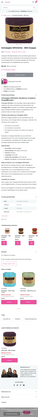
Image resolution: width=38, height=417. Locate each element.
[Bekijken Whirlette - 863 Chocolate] (21, 231)
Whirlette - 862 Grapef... (6, 236)
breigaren (17, 319)
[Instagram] (17, 385)
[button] (16, 44)
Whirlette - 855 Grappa (8, 350)
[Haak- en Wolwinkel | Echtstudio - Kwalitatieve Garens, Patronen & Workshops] (9, 2)
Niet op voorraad (20, 75)
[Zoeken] (34, 7)
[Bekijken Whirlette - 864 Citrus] (35, 231)
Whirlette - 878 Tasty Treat (8, 291)
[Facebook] (14, 385)
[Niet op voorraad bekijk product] (4, 243)
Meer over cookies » (27, 414)
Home (8, 15)
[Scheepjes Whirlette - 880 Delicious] (28, 279)
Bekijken (9, 302)
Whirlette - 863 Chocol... (19, 236)
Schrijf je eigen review (9, 263)
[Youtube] (23, 385)
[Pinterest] (20, 385)
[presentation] (2, 30)
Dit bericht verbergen (11, 414)
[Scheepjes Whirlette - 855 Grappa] (9, 339)
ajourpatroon (6, 319)
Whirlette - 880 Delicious (28, 290)
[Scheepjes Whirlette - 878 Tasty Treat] (9, 279)
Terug (4, 15)
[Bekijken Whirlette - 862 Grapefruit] (7, 231)
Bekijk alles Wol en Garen (19, 52)
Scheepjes (8, 52)
